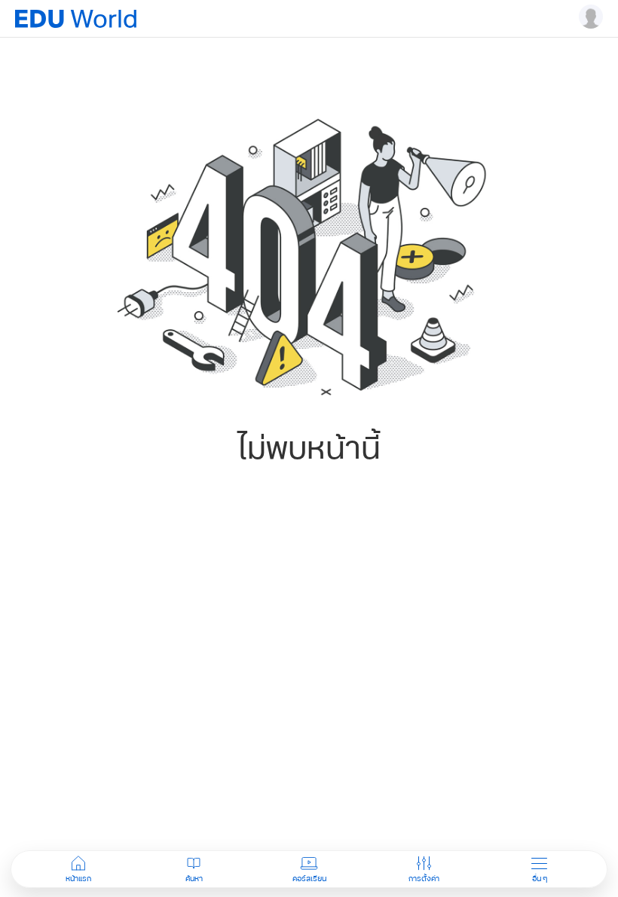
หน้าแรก (78, 878)
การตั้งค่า (423, 878)
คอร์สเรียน (309, 878)
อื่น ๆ (539, 878)
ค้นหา (194, 878)
